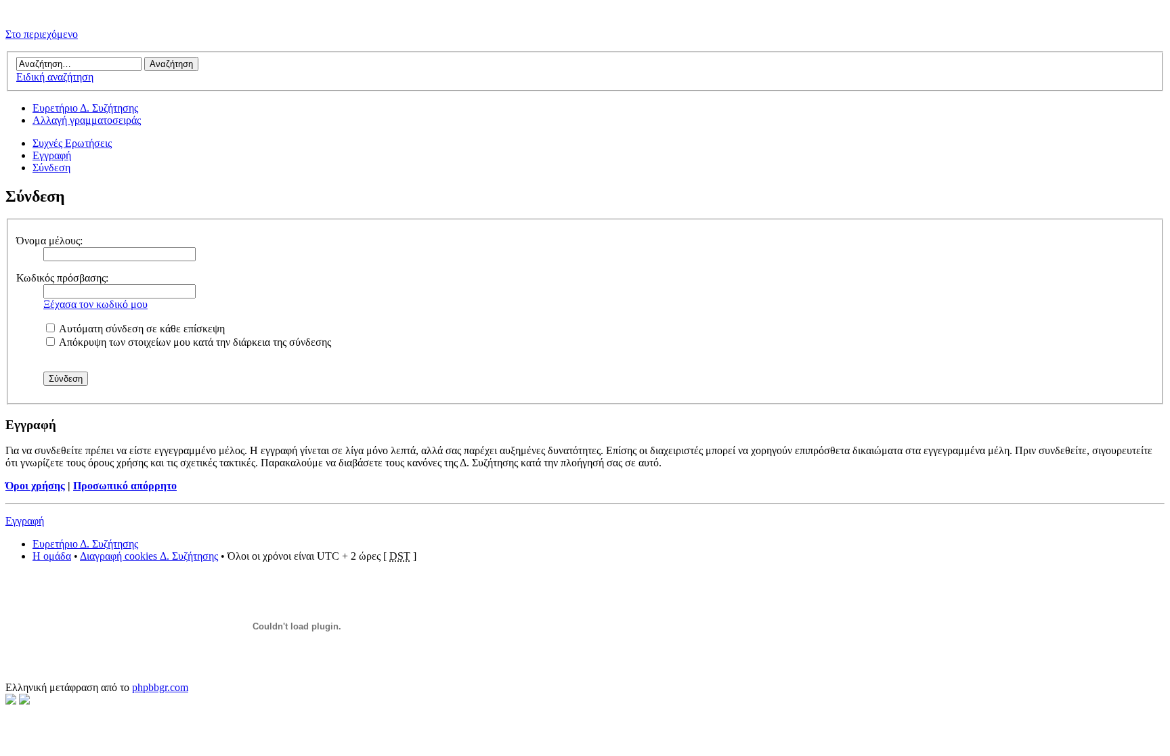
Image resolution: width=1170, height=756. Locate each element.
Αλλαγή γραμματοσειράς (86, 120)
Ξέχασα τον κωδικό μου (95, 304)
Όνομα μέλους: (49, 240)
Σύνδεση (51, 167)
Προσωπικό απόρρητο (125, 485)
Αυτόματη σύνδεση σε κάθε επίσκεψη (141, 328)
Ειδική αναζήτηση (54, 77)
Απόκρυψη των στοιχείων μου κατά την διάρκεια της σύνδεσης (194, 342)
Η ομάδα (51, 556)
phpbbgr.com (160, 687)
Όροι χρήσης (35, 485)
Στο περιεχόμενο (41, 34)
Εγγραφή (51, 155)
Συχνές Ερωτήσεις (72, 143)
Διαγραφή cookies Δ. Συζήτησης (149, 556)
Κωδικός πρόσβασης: (62, 278)
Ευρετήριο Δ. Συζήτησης (85, 108)
